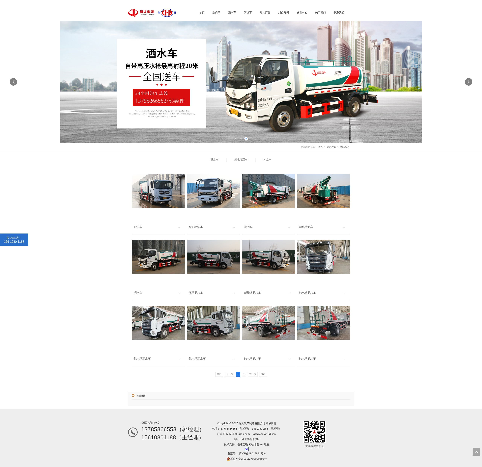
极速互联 (242, 444)
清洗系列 (344, 146)
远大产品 (331, 146)
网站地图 (254, 444)
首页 (320, 146)
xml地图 (264, 444)
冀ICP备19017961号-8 (252, 453)
